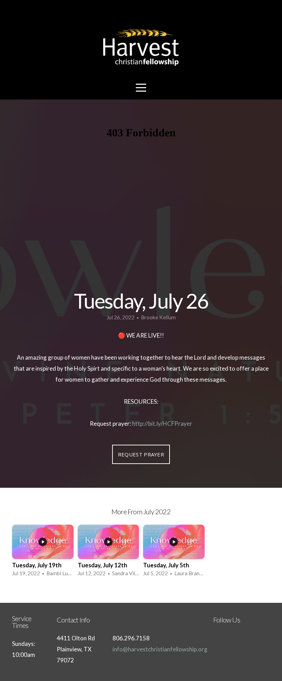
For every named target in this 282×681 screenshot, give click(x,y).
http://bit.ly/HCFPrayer (162, 423)
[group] (43, 553)
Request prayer (141, 454)
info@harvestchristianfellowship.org (159, 649)
